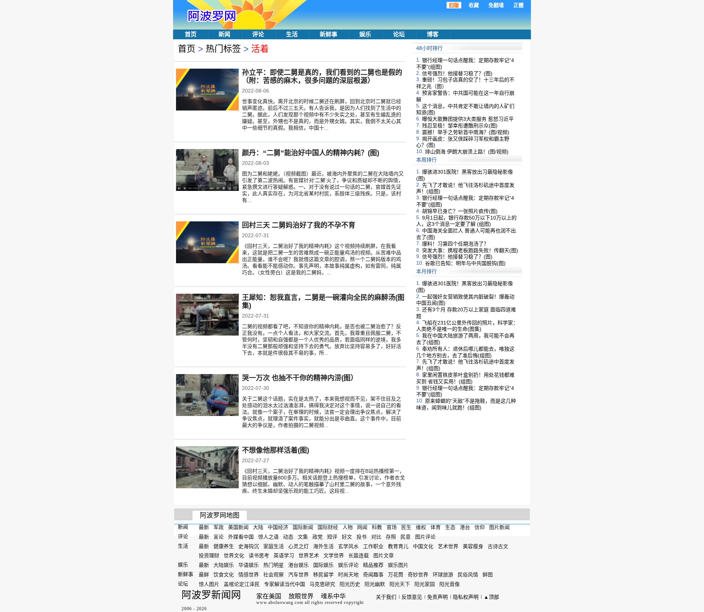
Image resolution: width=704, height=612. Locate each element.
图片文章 (383, 555)
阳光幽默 (374, 584)
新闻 (224, 34)
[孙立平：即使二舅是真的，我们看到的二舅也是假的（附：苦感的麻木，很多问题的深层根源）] (207, 90)
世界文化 (234, 555)
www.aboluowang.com (279, 602)
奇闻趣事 (373, 574)
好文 (347, 537)
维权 (421, 527)
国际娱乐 (323, 565)
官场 (391, 527)
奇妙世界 (418, 574)
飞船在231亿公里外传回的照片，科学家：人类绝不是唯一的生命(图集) (467, 325)
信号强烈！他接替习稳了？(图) (457, 73)
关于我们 (386, 597)
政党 (317, 537)
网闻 (362, 527)
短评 (332, 537)
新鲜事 (328, 34)
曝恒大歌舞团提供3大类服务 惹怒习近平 (468, 119)
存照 (391, 537)
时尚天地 (348, 574)
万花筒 (395, 574)
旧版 (454, 5)
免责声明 (437, 597)
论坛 (399, 34)
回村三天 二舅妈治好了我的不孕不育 (298, 225)
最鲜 (204, 574)
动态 (288, 537)
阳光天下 (399, 584)
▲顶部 (491, 597)
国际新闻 (303, 527)
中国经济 (278, 527)
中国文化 (423, 546)
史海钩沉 (248, 546)
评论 (258, 34)
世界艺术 (308, 555)
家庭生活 (273, 546)
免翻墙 (496, 5)
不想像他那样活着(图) (275, 450)
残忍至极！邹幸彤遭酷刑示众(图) (460, 125)
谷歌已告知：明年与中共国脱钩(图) (465, 263)
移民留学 (323, 574)
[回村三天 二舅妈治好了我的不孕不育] (207, 243)
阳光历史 (350, 584)
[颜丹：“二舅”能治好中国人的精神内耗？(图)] (207, 170)
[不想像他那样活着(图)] (207, 468)
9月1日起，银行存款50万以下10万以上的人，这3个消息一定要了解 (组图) (466, 220)
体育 (435, 527)
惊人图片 (209, 584)
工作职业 (373, 546)
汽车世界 (298, 574)
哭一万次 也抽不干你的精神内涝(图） (300, 378)
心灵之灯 (298, 546)
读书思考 (259, 555)
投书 (361, 537)
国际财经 (328, 527)
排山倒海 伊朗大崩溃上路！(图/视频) (467, 152)
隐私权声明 (465, 597)
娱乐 (365, 34)
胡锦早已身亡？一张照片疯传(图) (460, 211)
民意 (405, 537)
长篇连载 (358, 555)
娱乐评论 (348, 565)
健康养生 (223, 546)
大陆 (258, 527)
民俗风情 (468, 574)
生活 (292, 34)
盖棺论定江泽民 (242, 584)
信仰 (479, 527)
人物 (347, 527)
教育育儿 (398, 546)
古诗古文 (498, 546)
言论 (218, 537)
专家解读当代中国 (284, 584)
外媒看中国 (241, 537)
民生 (406, 527)
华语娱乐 (248, 565)
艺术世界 (448, 546)
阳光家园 (424, 584)
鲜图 (488, 574)
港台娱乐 (298, 565)
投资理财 (209, 555)
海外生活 (323, 546)
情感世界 (248, 574)
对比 (376, 537)
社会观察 (273, 574)
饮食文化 (223, 574)
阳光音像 (449, 584)
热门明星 (273, 565)
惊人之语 (268, 537)
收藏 (474, 5)
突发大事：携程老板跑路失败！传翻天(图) (470, 250)
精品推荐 (373, 565)
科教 (377, 527)
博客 (433, 34)
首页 (191, 34)
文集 (303, 537)
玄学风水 (348, 546)
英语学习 (284, 555)
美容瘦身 (473, 546)
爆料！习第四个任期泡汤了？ (455, 244)
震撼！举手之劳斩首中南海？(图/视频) (465, 132)
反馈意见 (412, 597)
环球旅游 (443, 574)
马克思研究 (322, 584)
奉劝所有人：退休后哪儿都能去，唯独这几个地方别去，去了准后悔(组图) (465, 352)
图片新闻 (499, 527)
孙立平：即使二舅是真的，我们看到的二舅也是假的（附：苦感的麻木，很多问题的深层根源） (322, 76)
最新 (204, 527)
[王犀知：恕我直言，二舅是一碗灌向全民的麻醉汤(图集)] (207, 315)
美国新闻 (238, 527)
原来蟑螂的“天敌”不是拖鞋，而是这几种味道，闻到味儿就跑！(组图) (466, 404)
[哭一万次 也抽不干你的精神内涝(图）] (207, 395)
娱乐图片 (398, 565)
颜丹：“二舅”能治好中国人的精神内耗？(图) (310, 153)
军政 (218, 527)
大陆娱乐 (223, 565)
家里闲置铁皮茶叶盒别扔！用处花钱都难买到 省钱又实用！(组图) (465, 378)
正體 (518, 5)
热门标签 (223, 49)
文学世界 (333, 555)
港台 (465, 527)
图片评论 (425, 537)
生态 (450, 527)
